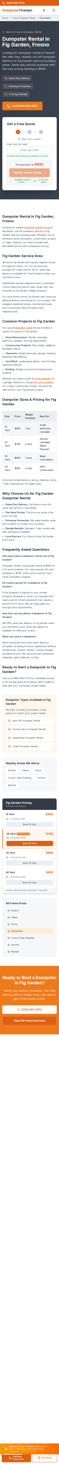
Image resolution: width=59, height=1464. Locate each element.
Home (5, 18)
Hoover (42, 777)
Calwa (25, 770)
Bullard (12, 770)
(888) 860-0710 (15, 2)
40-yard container (44, 382)
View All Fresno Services (29, 1020)
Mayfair (12, 785)
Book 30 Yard (29, 863)
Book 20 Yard (30, 843)
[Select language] (45, 10)
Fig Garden (17, 931)
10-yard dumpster (41, 378)
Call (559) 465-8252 (25, 105)
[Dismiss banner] (53, 1449)
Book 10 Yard (29, 824)
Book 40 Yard (29, 882)
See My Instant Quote (27, 172)
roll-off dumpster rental (19, 327)
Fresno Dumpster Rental (23, 18)
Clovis (38, 770)
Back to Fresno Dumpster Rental (24, 32)
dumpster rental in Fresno (38, 227)
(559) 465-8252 (31, 1009)
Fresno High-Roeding (19, 777)
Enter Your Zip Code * (17, 144)
